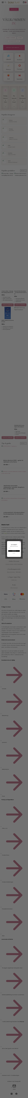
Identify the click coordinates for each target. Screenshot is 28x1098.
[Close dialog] (20, 541)
